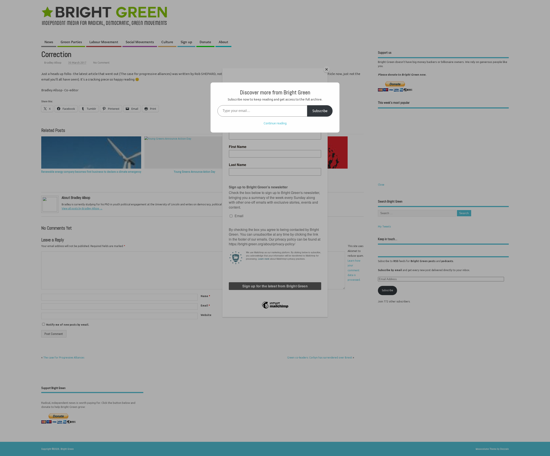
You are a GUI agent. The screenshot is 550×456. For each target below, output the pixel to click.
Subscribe (319, 111)
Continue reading (275, 123)
